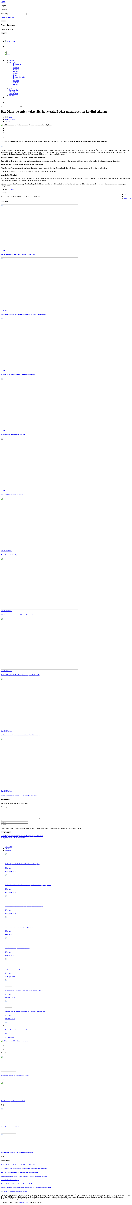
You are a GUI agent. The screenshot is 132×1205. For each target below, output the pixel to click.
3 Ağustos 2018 (10, 119)
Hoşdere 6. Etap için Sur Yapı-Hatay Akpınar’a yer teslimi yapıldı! (20, 675)
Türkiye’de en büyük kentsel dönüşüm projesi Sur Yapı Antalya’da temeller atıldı (25, 1011)
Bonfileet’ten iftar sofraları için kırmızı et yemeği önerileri (18, 374)
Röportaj (12, 92)
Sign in (3, 2)
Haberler (12, 62)
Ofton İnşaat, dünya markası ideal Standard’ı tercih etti (17, 615)
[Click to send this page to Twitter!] (5, 130)
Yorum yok (127, 198)
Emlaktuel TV (13, 94)
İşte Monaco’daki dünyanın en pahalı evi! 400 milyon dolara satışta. (20, 735)
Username (4, 10)
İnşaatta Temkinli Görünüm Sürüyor (10, 1180)
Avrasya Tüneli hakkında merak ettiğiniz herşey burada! (19, 927)
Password (4, 13)
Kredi (15, 79)
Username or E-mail (7, 29)
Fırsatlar (15, 69)
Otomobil (16, 82)
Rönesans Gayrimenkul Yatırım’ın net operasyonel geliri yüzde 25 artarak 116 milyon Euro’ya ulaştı (26, 1187)
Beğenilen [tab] (8, 850)
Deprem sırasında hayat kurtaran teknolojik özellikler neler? (19, 254)
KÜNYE (12, 95)
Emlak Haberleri (6, 551)
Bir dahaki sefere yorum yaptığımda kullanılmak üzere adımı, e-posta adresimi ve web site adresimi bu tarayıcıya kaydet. (42, 828)
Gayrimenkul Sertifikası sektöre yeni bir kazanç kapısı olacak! (19, 795)
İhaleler (15, 75)
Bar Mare (11, 189)
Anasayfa (12, 60)
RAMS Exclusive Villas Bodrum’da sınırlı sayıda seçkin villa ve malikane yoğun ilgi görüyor (28, 885)
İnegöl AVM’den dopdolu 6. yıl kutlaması (12, 494)
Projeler (11, 88)
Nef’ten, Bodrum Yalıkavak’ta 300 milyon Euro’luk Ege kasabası (17, 1152)
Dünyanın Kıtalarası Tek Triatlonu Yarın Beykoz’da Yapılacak (16, 1183)
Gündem (16, 68)
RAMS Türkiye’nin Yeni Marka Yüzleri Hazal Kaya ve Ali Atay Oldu (22, 864)
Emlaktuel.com (23, 1202)
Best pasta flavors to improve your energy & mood (17, 1029)
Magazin (16, 81)
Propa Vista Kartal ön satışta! (9, 555)
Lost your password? (7, 17)
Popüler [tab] (7, 848)
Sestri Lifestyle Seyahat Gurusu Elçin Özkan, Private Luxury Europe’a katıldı (23, 314)
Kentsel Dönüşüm (19, 77)
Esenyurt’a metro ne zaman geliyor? (14, 969)
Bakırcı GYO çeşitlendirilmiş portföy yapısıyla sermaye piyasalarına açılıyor (24, 906)
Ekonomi (16, 71)
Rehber (15, 84)
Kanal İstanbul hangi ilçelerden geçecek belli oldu (17, 948)
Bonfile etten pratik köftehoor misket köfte (13, 434)
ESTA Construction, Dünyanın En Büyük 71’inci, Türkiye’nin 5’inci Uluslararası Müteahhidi (24, 1176)
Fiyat (14, 66)
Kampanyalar (13, 90)
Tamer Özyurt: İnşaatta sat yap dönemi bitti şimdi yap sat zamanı (22, 836)
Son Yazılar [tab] (8, 847)
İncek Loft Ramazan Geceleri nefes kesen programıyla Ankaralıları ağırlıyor (24, 990)
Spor (14, 86)
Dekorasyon (17, 64)
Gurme (15, 73)
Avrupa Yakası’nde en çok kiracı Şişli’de (14, 838)
